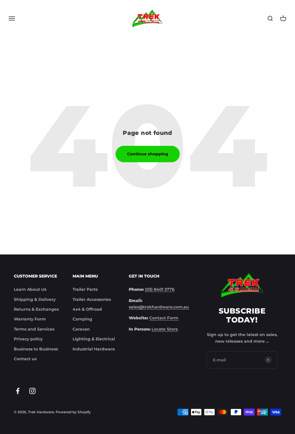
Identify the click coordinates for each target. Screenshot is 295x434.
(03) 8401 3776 (160, 289)
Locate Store (165, 329)
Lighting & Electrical (94, 338)
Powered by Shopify (73, 412)
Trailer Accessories (92, 299)
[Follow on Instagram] (32, 391)
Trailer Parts (85, 289)
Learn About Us (30, 289)
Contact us (25, 358)
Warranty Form (30, 319)
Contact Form (163, 317)
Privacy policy (28, 338)
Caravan (81, 329)
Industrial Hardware (94, 349)
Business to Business (36, 349)
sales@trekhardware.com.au (159, 307)
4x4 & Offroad (87, 309)
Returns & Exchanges (36, 309)
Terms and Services (34, 329)
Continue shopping (147, 153)
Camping (82, 319)
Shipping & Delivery (35, 299)
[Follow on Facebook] (18, 391)
